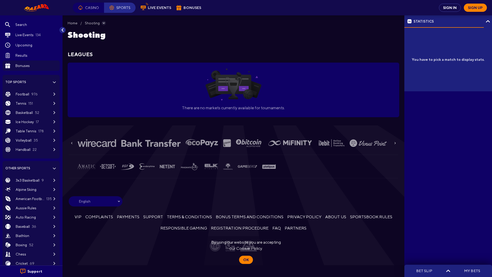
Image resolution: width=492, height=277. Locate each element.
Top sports (15, 82)
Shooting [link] (92, 23)
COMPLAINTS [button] (99, 216)
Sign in (450, 8)
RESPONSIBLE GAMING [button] (183, 228)
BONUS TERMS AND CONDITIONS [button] (249, 216)
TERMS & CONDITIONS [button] (189, 216)
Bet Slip (424, 271)
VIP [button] (78, 216)
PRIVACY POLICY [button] (304, 216)
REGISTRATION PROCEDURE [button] (240, 228)
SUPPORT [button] (153, 216)
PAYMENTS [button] (128, 216)
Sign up (475, 8)
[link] (36, 8)
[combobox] (95, 201)
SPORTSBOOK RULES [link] (371, 216)
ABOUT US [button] (335, 216)
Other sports (17, 168)
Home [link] (72, 23)
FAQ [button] (276, 228)
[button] (88, 8)
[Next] (395, 143)
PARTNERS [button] (295, 228)
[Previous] (72, 143)
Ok (246, 260)
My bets (472, 271)
